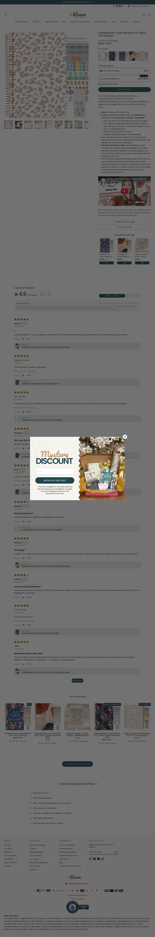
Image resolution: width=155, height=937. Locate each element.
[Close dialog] (125, 437)
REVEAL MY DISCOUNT (55, 480)
